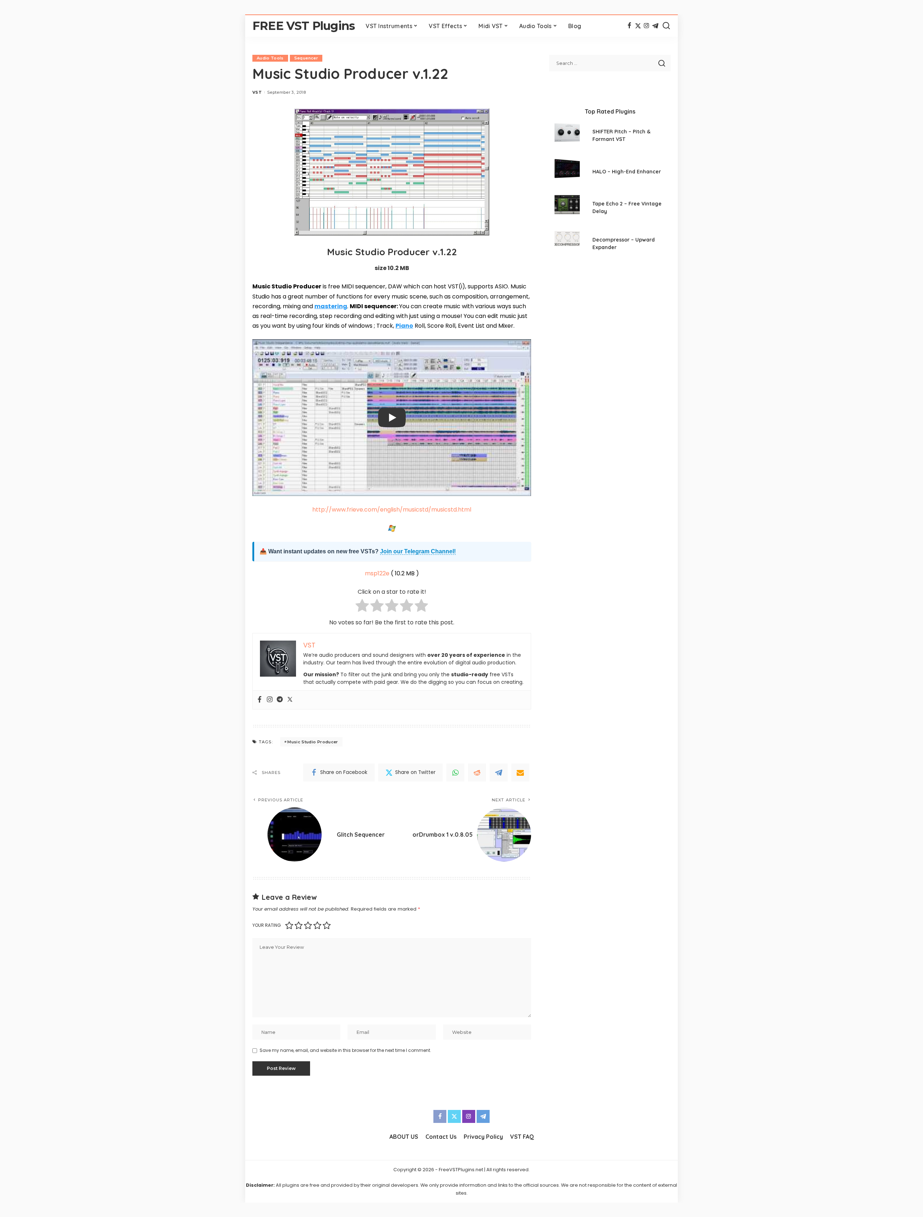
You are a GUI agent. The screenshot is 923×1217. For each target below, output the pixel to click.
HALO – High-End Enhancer (626, 171)
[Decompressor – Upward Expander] (567, 244)
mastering (330, 306)
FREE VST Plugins (303, 26)
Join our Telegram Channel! (418, 551)
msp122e (377, 573)
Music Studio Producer (312, 741)
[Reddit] (477, 773)
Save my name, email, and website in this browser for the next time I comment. (345, 1050)
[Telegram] (655, 26)
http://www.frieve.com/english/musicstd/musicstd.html (391, 509)
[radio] (362, 607)
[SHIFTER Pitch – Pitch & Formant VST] (567, 136)
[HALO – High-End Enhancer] (567, 172)
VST (257, 92)
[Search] (666, 26)
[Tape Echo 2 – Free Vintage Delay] (567, 208)
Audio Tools (270, 58)
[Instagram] (647, 26)
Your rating (266, 925)
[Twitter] (638, 26)
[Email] (520, 773)
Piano (404, 326)
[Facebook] (629, 26)
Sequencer (306, 58)
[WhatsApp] (455, 773)
